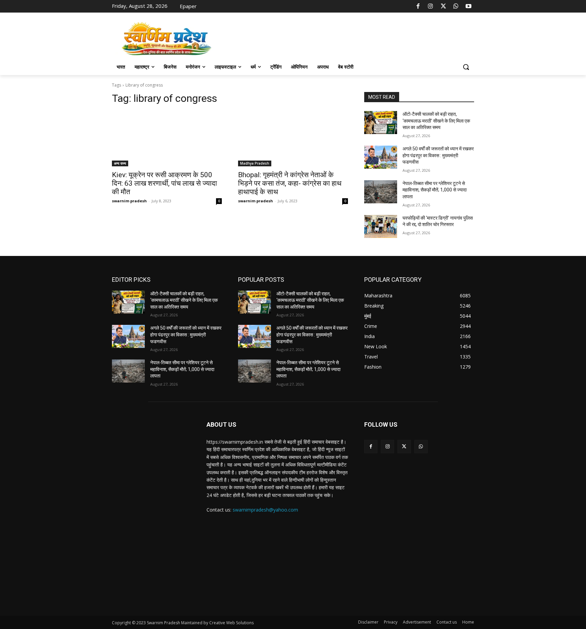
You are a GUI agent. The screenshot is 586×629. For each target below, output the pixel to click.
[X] (443, 6)
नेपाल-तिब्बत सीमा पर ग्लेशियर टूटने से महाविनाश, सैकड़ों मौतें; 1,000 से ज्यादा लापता (435, 190)
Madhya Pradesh (254, 163)
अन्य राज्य (120, 163)
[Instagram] (430, 6)
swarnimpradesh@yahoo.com (265, 509)
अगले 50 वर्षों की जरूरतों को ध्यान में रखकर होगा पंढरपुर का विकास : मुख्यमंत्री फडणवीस (438, 155)
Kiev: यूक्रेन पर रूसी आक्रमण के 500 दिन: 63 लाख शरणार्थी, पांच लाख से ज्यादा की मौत (164, 183)
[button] (466, 67)
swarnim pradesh (129, 200)
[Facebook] (418, 6)
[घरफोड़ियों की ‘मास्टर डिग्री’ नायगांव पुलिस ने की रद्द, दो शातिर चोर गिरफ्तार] (380, 226)
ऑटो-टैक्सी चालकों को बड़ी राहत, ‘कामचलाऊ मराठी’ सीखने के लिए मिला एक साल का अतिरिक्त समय (436, 120)
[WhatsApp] (455, 6)
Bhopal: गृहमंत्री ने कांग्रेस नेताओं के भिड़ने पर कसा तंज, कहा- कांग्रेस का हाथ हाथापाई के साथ (289, 183)
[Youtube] (468, 6)
